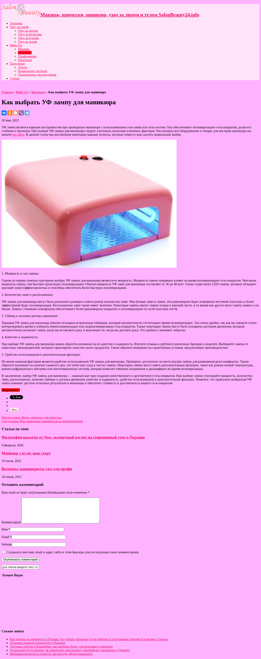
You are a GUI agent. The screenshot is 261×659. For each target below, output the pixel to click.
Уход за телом (27, 41)
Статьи (15, 78)
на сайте (18, 134)
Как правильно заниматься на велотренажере (42, 421)
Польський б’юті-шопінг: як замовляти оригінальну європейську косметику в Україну (70, 650)
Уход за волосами (30, 34)
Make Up (16, 45)
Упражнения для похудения (37, 74)
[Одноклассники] (9, 112)
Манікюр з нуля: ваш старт (26, 453)
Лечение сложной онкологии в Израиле (37, 643)
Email (5, 537)
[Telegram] (26, 112)
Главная (7, 92)
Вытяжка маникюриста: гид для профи (37, 469)
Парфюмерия (27, 56)
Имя (5, 529)
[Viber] (21, 112)
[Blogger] (15, 112)
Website (7, 544)
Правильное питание (32, 71)
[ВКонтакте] (4, 112)
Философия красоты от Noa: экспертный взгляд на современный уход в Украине (73, 437)
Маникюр (25, 52)
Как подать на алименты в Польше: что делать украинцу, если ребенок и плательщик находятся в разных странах (89, 639)
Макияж (23, 49)
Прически (25, 60)
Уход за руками (28, 38)
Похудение (17, 63)
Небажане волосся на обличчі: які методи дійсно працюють (51, 654)
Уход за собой (19, 27)
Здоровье (16, 23)
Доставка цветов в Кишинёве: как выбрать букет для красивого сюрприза (61, 646)
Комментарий (11, 522)
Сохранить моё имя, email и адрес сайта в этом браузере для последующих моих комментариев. (73, 552)
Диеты (22, 67)
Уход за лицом (28, 30)
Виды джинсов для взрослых (32, 417)
